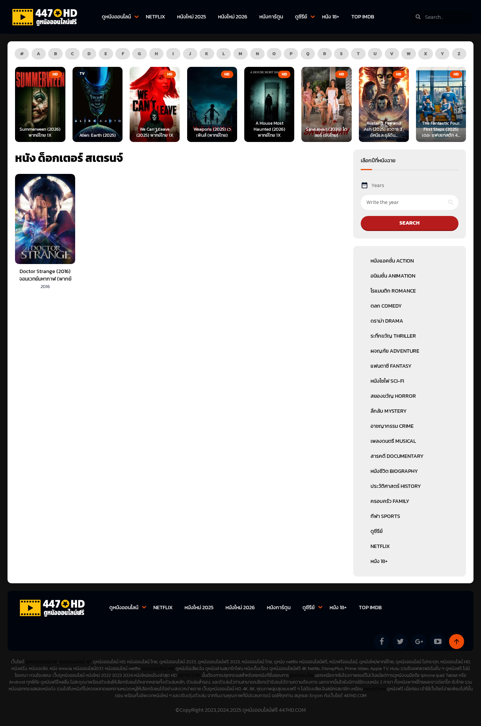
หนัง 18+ (330, 17)
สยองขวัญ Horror (393, 396)
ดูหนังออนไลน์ (116, 17)
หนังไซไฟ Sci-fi (387, 381)
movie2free (375, 688)
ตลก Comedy (386, 306)
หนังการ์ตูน (271, 17)
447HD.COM (189, 675)
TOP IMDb (362, 17)
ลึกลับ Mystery (389, 411)
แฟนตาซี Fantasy (391, 366)
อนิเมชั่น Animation (393, 276)
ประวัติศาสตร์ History (396, 486)
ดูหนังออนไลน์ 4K (75, 661)
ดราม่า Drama (387, 321)
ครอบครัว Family (390, 501)
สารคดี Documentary (397, 456)
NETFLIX (155, 17)
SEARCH (409, 223)
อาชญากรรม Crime (392, 426)
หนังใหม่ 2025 (191, 17)
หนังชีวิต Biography (394, 471)
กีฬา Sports (385, 516)
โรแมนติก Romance (393, 291)
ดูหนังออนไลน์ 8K (41, 661)
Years (377, 185)
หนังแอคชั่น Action (392, 261)
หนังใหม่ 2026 (232, 17)
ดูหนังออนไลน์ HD (158, 668)
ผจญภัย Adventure (395, 351)
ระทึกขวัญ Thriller (393, 336)
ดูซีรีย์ (301, 17)
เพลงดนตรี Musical (393, 441)
